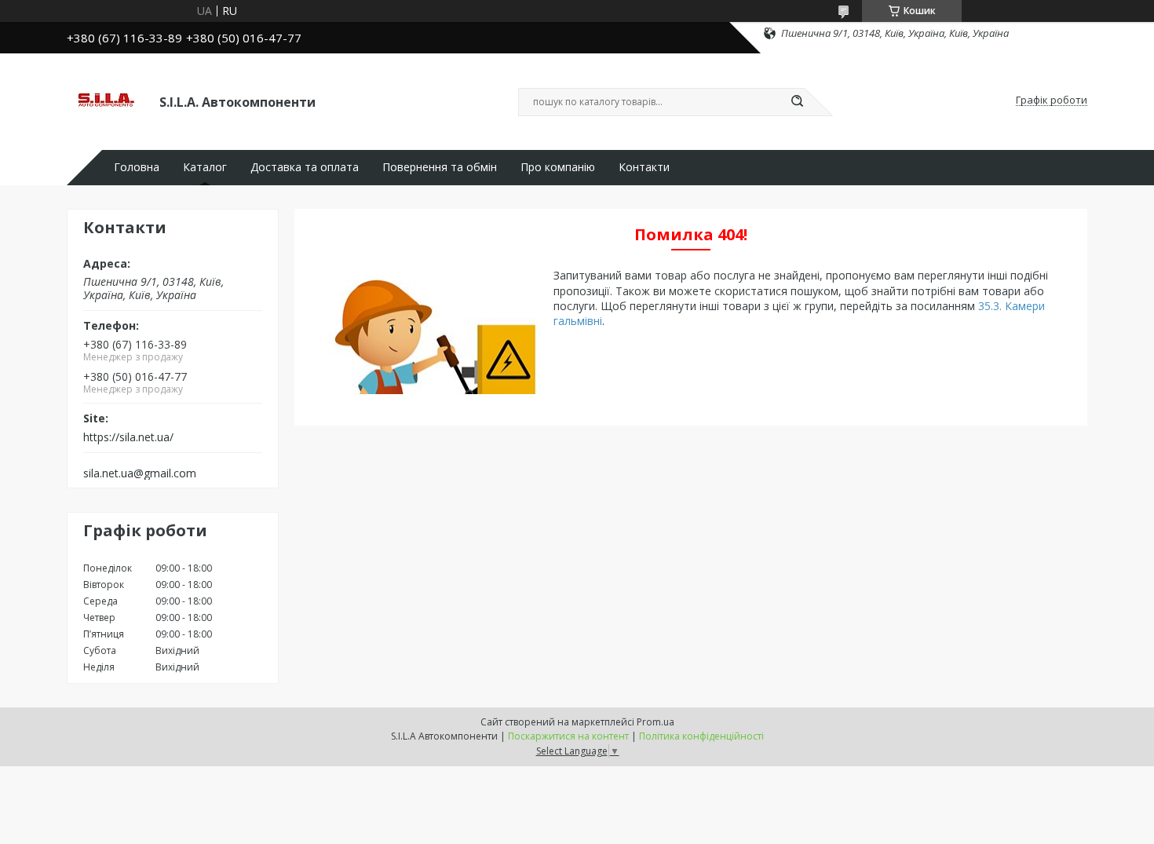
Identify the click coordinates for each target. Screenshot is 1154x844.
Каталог (205, 167)
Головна (136, 167)
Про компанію (557, 167)
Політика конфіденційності (701, 736)
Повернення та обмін (439, 167)
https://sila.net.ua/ (128, 437)
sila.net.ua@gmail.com (139, 473)
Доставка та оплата (304, 167)
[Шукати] (797, 102)
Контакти (644, 167)
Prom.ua (655, 722)
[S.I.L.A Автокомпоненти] (106, 100)
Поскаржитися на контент (568, 736)
